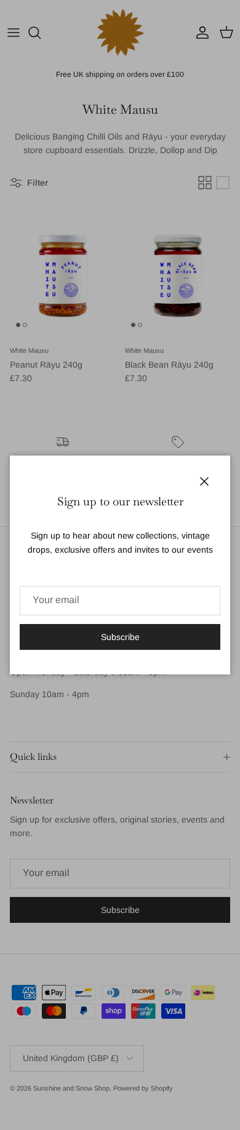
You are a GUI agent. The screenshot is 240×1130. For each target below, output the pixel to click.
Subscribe (120, 637)
